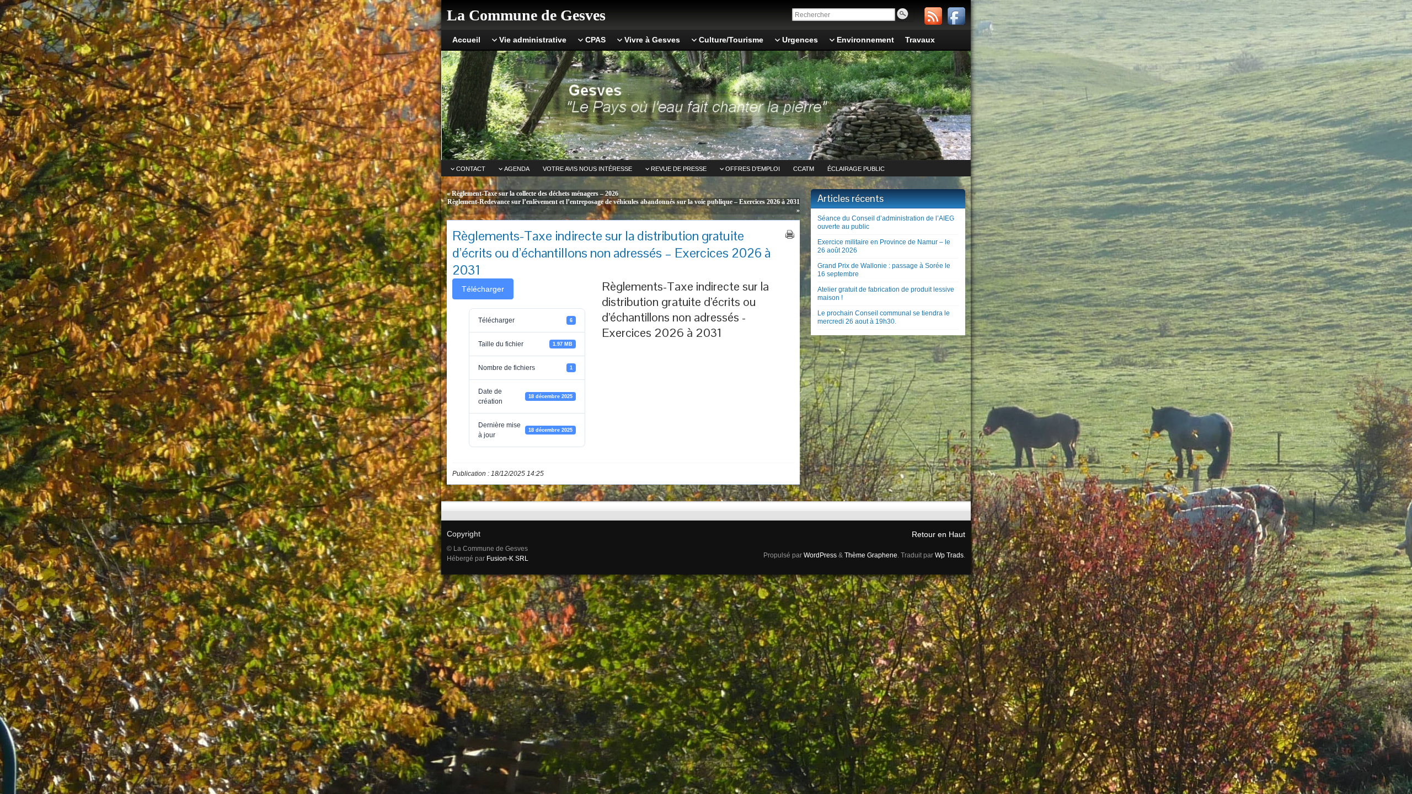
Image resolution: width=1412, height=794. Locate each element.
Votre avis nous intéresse (587, 168)
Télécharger (483, 289)
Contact (470, 168)
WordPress (820, 555)
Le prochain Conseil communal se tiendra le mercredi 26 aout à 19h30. (883, 317)
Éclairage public (856, 168)
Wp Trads (949, 555)
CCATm (803, 168)
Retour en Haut (938, 534)
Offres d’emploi (752, 168)
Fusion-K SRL (507, 558)
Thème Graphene (870, 555)
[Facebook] (956, 16)
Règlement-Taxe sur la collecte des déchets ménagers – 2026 (535, 193)
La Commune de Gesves (526, 15)
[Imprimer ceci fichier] (789, 234)
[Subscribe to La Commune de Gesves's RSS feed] (933, 16)
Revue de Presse (679, 168)
